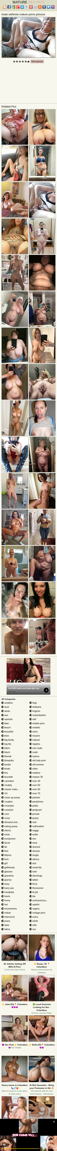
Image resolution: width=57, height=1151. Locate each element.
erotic (7, 834)
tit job (35, 892)
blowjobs (9, 760)
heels (7, 896)
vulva (35, 917)
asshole (8, 719)
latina (7, 929)
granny (8, 880)
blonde (8, 756)
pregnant (37, 810)
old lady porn (39, 760)
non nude (37, 748)
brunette (8, 777)
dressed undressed (14, 822)
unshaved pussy (40, 900)
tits (33, 896)
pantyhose (37, 801)
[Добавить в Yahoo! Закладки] (53, 7)
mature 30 (37, 777)
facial (7, 843)
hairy (7, 884)
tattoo (35, 880)
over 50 (36, 785)
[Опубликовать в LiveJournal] (26, 7)
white (35, 921)
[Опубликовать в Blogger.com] (4, 7)
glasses (8, 871)
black (7, 752)
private (35, 814)
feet (6, 851)
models (36, 727)
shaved (36, 847)
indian (7, 913)
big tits (7, 744)
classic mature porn (14, 789)
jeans (7, 921)
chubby (8, 785)
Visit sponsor (37, 61)
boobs (7, 764)
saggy (35, 830)
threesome (37, 888)
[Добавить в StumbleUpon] (40, 7)
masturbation (39, 715)
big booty (9, 740)
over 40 (36, 781)
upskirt (35, 904)
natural (36, 740)
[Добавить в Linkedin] (22, 7)
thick (34, 884)
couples (8, 801)
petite (35, 805)
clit (5, 793)
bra (6, 773)
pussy (35, 818)
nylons (35, 756)
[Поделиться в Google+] (18, 7)
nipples (36, 744)
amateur (8, 703)
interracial (9, 917)
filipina (7, 855)
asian (7, 711)
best (6, 735)
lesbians (36, 707)
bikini (7, 748)
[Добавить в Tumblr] (44, 7)
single (35, 855)
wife (34, 925)
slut (34, 863)
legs (34, 703)
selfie (35, 834)
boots (7, 768)
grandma (9, 875)
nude (35, 752)
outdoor (36, 773)
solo (34, 871)
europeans (9, 838)
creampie (9, 805)
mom (35, 731)
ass (6, 715)
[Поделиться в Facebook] (9, 7)
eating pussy (11, 826)
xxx (34, 929)
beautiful (8, 731)
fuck (6, 859)
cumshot (8, 810)
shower (36, 851)
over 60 (36, 789)
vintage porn (38, 913)
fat (5, 847)
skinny (35, 859)
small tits (37, 867)
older (35, 768)
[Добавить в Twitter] (48, 7)
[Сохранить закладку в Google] (13, 7)
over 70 (36, 793)
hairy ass (9, 888)
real (34, 822)
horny (7, 900)
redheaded (38, 826)
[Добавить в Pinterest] (31, 7)
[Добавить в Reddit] (35, 7)
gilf (5, 863)
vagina (35, 908)
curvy (7, 818)
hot (6, 904)
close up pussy (12, 797)
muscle (36, 735)
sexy (34, 843)
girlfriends (9, 867)
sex (34, 838)
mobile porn (38, 723)
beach (7, 727)
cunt (6, 814)
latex (6, 925)
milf (34, 719)
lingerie (36, 711)
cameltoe (9, 781)
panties (36, 797)
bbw (6, 723)
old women (38, 764)
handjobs (9, 892)
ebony (7, 830)
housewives (10, 908)
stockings (37, 875)
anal (6, 707)
